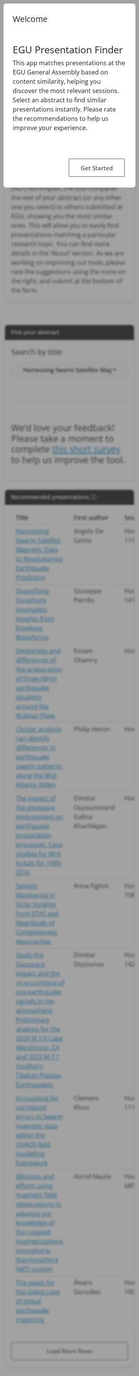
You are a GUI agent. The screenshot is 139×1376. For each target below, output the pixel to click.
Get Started (97, 168)
